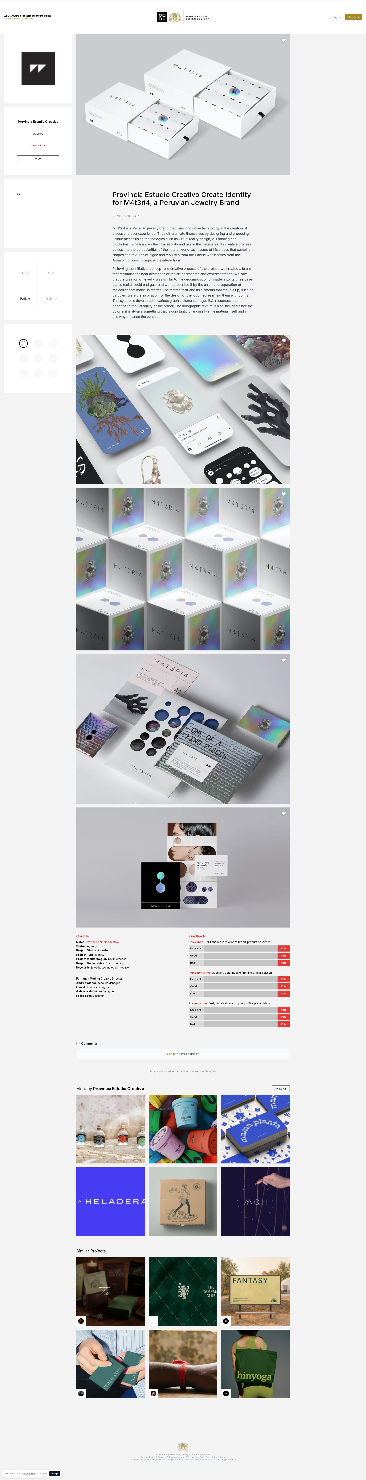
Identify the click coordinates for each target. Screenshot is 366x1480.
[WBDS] (23, 343)
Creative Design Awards (197, 1459)
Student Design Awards (223, 1459)
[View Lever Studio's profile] (226, 1393)
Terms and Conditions (199, 1457)
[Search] (328, 17)
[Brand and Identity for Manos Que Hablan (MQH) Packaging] (255, 1201)
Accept (54, 1473)
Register (353, 17)
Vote (283, 948)
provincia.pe (38, 145)
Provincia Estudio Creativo (102, 942)
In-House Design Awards (169, 1459)
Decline (43, 1473)
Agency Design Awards (142, 1459)
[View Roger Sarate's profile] (153, 1393)
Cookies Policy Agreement (171, 1457)
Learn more (29, 1473)
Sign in (338, 17)
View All (281, 1088)
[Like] (283, 40)
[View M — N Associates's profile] (153, 1321)
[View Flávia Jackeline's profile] (81, 1393)
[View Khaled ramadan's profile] (226, 1321)
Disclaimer (219, 1457)
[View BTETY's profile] (81, 1321)
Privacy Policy (148, 1457)
